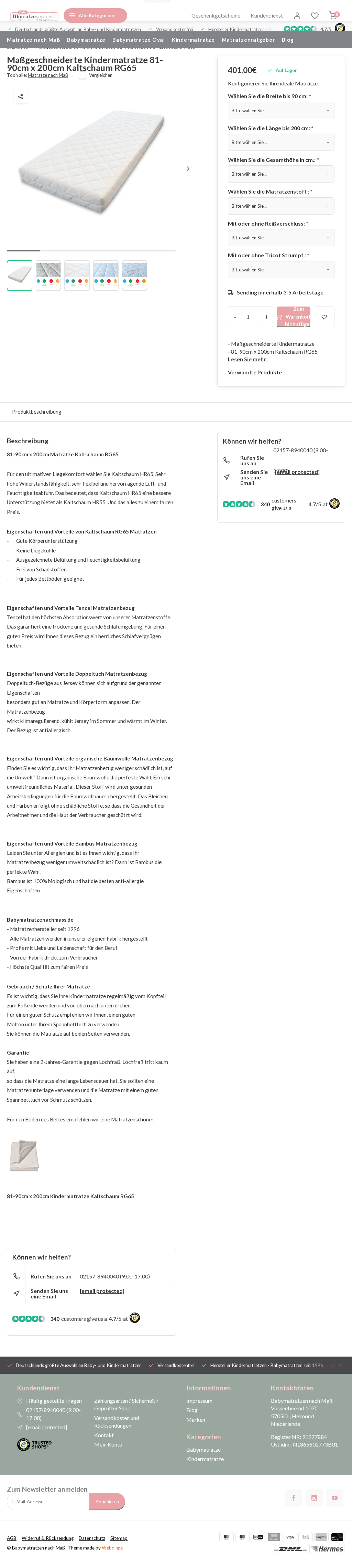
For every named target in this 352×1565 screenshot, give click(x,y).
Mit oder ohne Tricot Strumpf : (268, 255)
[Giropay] (258, 1537)
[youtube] (334, 1497)
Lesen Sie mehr (247, 359)
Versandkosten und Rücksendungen (116, 1421)
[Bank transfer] (305, 1537)
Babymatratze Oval (138, 40)
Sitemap (119, 1538)
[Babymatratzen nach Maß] (34, 15)
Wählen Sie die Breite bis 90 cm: (269, 96)
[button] (188, 168)
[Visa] (290, 1537)
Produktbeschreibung (37, 411)
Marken (195, 1419)
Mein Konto (108, 1444)
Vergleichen (100, 75)
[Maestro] (242, 1537)
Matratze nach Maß (33, 40)
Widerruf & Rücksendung (48, 1538)
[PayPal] (321, 1537)
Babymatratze (86, 40)
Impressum (199, 1400)
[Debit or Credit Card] (337, 1537)
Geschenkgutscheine (215, 15)
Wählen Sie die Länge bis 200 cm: (271, 128)
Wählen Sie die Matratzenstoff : (270, 191)
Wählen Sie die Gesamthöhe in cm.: (273, 159)
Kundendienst (267, 15)
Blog (288, 40)
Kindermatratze (193, 40)
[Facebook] (293, 1497)
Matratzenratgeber (248, 40)
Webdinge (112, 1548)
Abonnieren (107, 1501)
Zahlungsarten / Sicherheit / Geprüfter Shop (126, 1404)
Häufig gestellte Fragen (54, 1400)
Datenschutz (92, 1538)
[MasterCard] (226, 1537)
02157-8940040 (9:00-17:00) (115, 1276)
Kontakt (104, 1435)
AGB (11, 1538)
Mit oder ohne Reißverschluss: (268, 223)
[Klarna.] (274, 1537)
